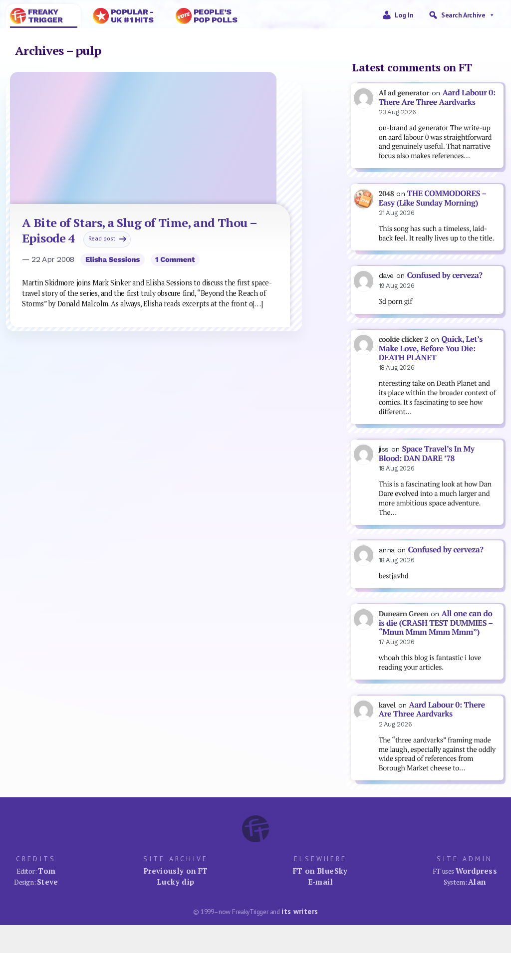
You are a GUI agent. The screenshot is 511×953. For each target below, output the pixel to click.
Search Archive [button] (463, 14)
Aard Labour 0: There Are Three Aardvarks (437, 97)
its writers (299, 911)
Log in (404, 14)
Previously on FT (175, 871)
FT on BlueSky (320, 871)
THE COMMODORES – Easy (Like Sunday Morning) (433, 198)
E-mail (320, 882)
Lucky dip (175, 882)
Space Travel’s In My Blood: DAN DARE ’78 (427, 454)
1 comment (175, 259)
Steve (47, 882)
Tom (46, 871)
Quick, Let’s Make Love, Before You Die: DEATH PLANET (431, 348)
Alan (477, 882)
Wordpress (476, 871)
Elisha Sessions (112, 259)
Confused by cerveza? (444, 275)
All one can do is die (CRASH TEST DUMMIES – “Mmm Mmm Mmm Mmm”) (436, 622)
